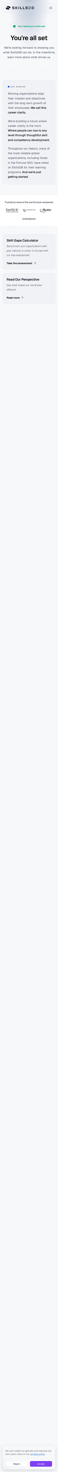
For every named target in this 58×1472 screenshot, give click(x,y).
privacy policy (37, 1454)
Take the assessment (19, 263)
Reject (16, 1463)
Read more (13, 297)
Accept (41, 1463)
